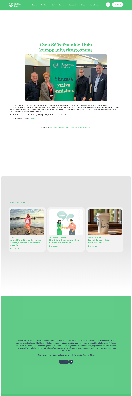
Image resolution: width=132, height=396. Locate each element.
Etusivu (34, 5)
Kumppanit (72, 5)
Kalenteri (62, 5)
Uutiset (52, 5)
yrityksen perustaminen (83, 127)
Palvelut (43, 5)
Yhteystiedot (94, 5)
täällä (33, 118)
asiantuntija (53, 127)
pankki (60, 127)
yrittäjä (71, 127)
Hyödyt (83, 5)
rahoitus (66, 127)
